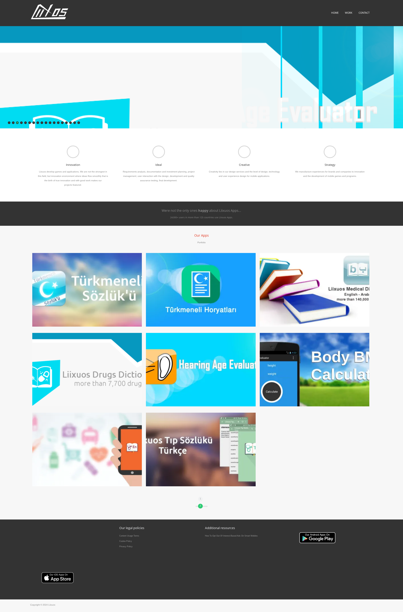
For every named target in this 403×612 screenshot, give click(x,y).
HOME (335, 12)
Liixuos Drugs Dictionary (323, 91)
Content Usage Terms (129, 536)
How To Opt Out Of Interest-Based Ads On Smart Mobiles (231, 536)
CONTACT (364, 12)
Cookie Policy (125, 541)
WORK (348, 12)
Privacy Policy (126, 546)
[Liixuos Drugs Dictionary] (201, 77)
